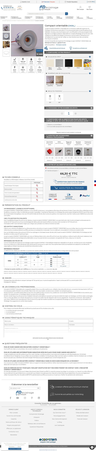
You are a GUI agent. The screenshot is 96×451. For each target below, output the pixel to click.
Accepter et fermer (15, 448)
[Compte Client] (80, 8)
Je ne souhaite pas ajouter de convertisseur (59, 126)
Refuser (19, 446)
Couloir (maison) (30, 20)
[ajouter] (52, 158)
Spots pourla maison (11, 20)
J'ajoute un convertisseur (54, 124)
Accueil (4, 20)
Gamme (21, 20)
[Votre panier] (89, 8)
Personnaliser (11, 446)
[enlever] (46, 158)
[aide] (90, 57)
